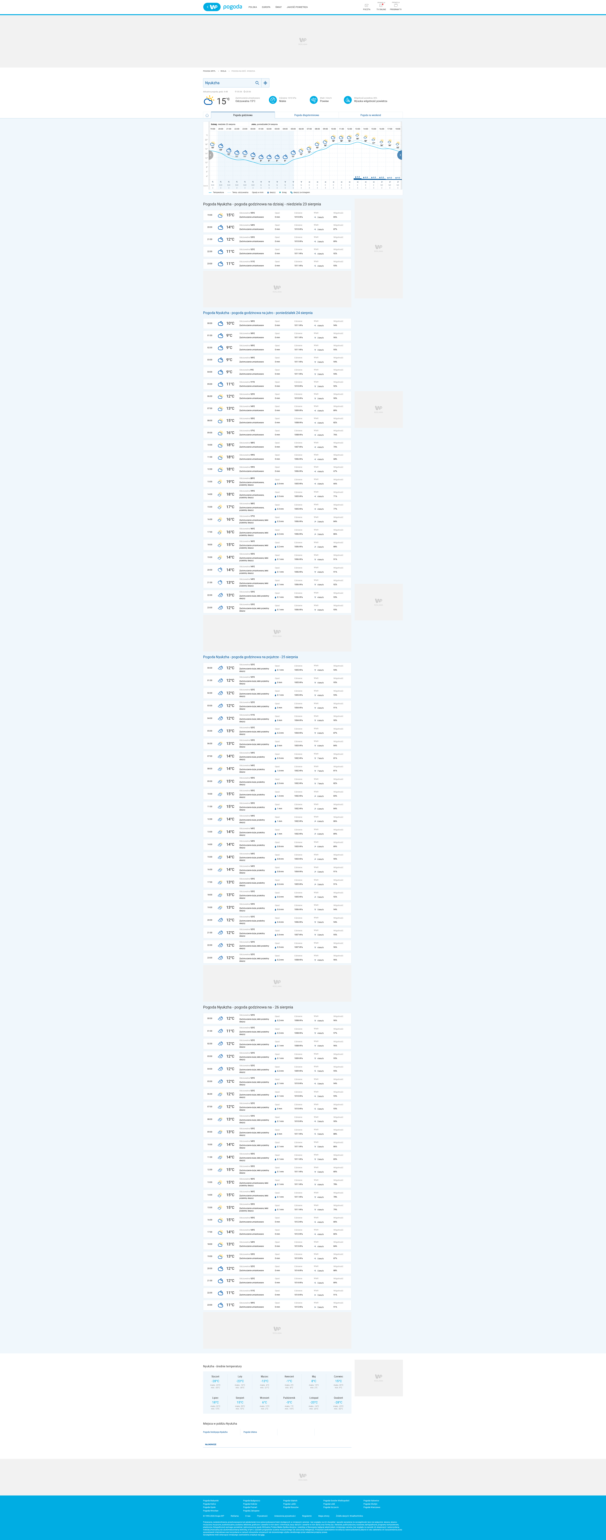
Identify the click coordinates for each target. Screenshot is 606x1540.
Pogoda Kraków (250, 1504)
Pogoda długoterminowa (306, 115)
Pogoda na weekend (370, 115)
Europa (266, 7)
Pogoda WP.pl (209, 71)
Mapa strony (323, 1516)
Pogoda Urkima (250, 1432)
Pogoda (232, 7)
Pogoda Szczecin (331, 1507)
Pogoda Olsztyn (370, 1504)
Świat (278, 7)
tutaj (262, 1535)
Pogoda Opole (209, 1507)
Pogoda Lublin (289, 1504)
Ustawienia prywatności (285, 1516)
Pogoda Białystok (211, 1500)
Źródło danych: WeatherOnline (349, 1516)
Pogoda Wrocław (210, 1511)
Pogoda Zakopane (251, 1511)
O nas (247, 1516)
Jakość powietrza (297, 7)
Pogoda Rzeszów (291, 1507)
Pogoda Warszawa (371, 1507)
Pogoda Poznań (250, 1507)
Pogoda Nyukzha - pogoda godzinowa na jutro (238, 313)
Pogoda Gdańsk (290, 1500)
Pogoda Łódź (329, 1504)
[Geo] (265, 82)
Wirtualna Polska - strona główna (212, 7)
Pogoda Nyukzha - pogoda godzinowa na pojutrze (241, 657)
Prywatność (262, 1516)
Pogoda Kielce (209, 1504)
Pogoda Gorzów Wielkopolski (336, 1500)
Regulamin (307, 1516)
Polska (253, 7)
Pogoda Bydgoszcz (251, 1500)
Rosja (224, 71)
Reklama (235, 1516)
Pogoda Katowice (371, 1500)
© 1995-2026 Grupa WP (213, 1516)
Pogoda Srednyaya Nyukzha (215, 1432)
